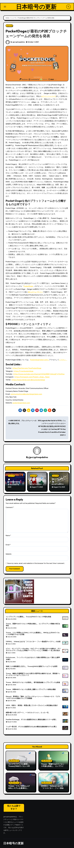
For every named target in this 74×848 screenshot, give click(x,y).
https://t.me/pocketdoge (23, 371)
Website (8, 554)
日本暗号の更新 (36, 6)
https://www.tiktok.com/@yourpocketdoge (28, 380)
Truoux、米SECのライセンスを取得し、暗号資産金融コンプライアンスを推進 (33, 682)
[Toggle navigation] (4, 6)
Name (8, 535)
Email (8, 545)
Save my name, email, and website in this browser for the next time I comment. (36, 563)
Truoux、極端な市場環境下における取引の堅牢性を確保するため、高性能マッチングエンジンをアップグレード (33, 674)
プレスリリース (14, 761)
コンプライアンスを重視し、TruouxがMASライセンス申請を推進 (28, 617)
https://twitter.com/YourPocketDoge (27, 368)
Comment (10, 507)
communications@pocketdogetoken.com (26, 394)
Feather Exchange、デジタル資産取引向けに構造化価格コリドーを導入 (31, 719)
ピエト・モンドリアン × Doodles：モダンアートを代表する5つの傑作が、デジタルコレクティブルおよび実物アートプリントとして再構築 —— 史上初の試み (33, 649)
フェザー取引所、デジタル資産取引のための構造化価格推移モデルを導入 (31, 727)
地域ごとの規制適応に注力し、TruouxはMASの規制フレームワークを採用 (31, 666)
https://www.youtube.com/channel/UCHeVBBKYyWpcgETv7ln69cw (39, 374)
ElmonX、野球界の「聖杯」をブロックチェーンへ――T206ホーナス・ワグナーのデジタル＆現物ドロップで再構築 (33, 697)
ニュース (9, 25)
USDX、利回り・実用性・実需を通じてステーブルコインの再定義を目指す (32, 705)
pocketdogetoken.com (21, 403)
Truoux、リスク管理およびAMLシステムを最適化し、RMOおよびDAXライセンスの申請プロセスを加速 (33, 633)
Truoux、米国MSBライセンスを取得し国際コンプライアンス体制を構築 (31, 689)
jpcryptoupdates (19, 42)
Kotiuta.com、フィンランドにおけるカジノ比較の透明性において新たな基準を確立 (33, 658)
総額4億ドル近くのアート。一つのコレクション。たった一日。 (28, 712)
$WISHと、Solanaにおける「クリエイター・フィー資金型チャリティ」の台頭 (33, 641)
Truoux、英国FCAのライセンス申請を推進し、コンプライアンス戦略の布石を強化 (33, 624)
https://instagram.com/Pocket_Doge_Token (32, 377)
